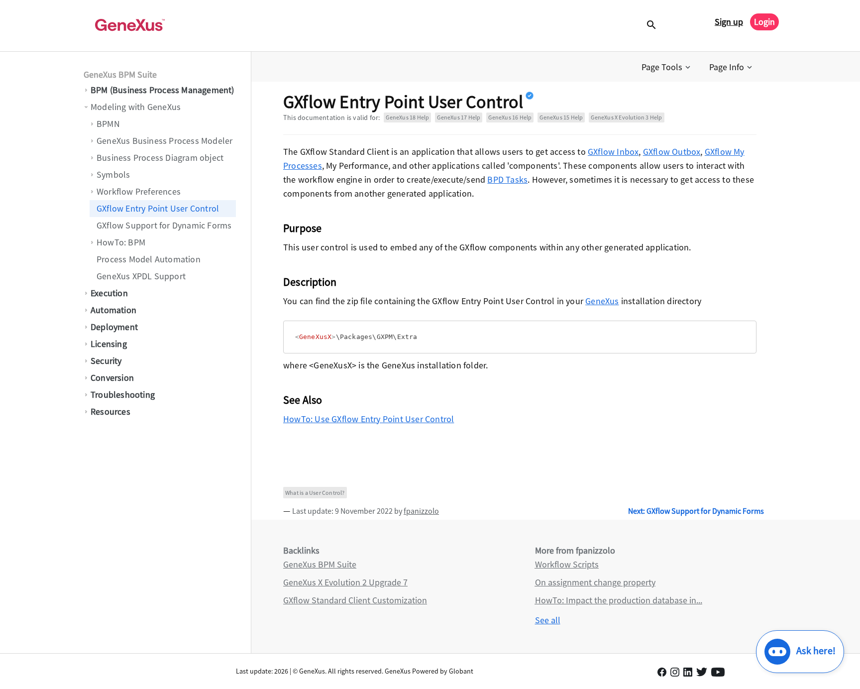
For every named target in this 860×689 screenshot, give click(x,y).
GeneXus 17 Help (458, 117)
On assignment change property (595, 582)
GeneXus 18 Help (407, 117)
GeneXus (602, 301)
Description (309, 282)
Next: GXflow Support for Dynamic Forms (696, 511)
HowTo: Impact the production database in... (618, 600)
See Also (302, 400)
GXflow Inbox (613, 151)
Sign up (729, 21)
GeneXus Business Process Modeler (164, 140)
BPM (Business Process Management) (162, 90)
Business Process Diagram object (160, 157)
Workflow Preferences (139, 191)
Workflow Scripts (567, 564)
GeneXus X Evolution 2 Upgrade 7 (345, 582)
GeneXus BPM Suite (120, 74)
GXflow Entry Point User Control (158, 208)
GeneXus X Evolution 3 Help (626, 117)
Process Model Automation (149, 259)
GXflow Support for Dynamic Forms (164, 225)
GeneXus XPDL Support (141, 276)
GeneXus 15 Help (561, 117)
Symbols (113, 174)
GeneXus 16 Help (510, 117)
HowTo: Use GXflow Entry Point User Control (368, 419)
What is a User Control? (315, 492)
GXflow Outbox (672, 151)
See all (547, 620)
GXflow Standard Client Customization (355, 600)
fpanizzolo (421, 511)
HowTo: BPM (121, 242)
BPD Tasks (507, 179)
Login (764, 21)
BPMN (108, 123)
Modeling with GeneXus (136, 107)
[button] (667, 67)
